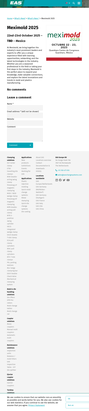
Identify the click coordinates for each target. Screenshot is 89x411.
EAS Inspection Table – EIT (11, 364)
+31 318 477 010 (63, 170)
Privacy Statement (36, 405)
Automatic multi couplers (11, 338)
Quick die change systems (25, 206)
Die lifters (11, 297)
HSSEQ (38, 171)
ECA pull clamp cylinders (10, 243)
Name (10, 104)
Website (10, 119)
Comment (11, 127)
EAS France (40, 201)
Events (24, 168)
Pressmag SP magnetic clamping (12, 201)
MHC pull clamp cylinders (10, 251)
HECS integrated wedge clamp (12, 229)
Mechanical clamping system (11, 281)
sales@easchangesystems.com (70, 175)
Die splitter (11, 370)
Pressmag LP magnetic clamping (12, 187)
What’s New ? (33, 19)
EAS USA (39, 206)
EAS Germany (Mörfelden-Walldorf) (41, 189)
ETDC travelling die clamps (12, 171)
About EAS (40, 157)
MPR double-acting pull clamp (12, 210)
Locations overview (43, 160)
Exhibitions (25, 166)
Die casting (25, 212)
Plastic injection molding (24, 184)
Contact (39, 163)
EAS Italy (39, 203)
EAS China (40, 209)
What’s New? (20, 19)
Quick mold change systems (25, 192)
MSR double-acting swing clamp (12, 179)
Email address (23, 112)
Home (9, 19)
